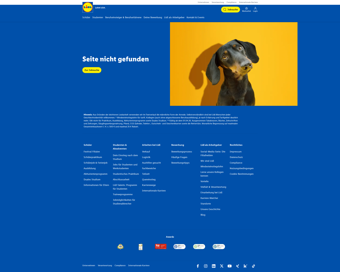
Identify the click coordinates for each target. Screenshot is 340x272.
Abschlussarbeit (121, 179)
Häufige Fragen (179, 157)
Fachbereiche (149, 168)
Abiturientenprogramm (95, 173)
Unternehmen (203, 2)
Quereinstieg (149, 179)
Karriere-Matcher (209, 198)
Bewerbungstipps (180, 162)
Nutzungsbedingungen (242, 168)
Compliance (231, 2)
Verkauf (146, 151)
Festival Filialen (92, 151)
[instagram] (206, 266)
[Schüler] (199, 246)
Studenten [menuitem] (97, 17)
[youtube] (230, 266)
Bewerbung (177, 145)
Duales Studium (92, 179)
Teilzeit (146, 173)
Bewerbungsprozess (181, 151)
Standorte (206, 203)
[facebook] (198, 266)
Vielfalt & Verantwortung (213, 186)
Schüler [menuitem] (86, 17)
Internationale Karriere (248, 2)
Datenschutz (236, 157)
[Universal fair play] (120, 246)
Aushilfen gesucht (151, 162)
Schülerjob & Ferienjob (95, 162)
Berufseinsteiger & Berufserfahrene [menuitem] (123, 17)
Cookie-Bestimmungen (242, 173)
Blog (203, 214)
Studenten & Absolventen (120, 147)
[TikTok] (254, 266)
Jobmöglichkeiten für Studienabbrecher (124, 201)
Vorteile (205, 181)
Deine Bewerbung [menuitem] (153, 17)
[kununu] (246, 266)
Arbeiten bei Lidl (151, 145)
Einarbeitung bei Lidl (211, 192)
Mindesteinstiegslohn (212, 166)
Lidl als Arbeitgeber (211, 145)
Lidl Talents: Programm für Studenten (125, 187)
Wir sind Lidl (207, 160)
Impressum (236, 151)
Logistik (146, 157)
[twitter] (222, 266)
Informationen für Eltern (96, 185)
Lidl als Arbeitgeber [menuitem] (174, 17)
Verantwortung (218, 2)
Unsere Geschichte (210, 209)
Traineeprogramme (123, 194)
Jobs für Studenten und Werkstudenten (125, 166)
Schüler (88, 145)
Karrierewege (149, 185)
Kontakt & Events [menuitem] (195, 17)
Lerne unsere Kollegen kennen (212, 174)
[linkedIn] (214, 266)
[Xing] (238, 266)
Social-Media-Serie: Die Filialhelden (213, 153)
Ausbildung (90, 168)
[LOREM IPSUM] (140, 246)
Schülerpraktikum (93, 157)
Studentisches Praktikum (126, 173)
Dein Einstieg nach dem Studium (125, 157)
